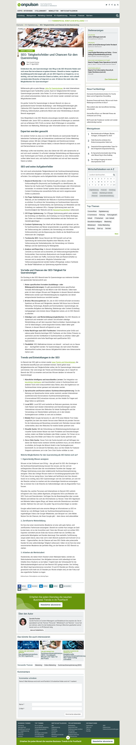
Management (31, 15)
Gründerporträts (39, 734)
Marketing (38, 665)
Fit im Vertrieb (39, 725)
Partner (88, 729)
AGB (104, 725)
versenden (67, 586)
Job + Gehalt (110, 218)
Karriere (89, 15)
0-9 (114, 185)
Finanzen (81, 15)
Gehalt (90, 218)
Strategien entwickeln (41, 733)
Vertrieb (108, 228)
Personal (72, 15)
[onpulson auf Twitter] (106, 5)
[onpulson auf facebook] (109, 5)
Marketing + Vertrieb (45, 15)
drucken (24, 589)
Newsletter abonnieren (51, 605)
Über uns (88, 727)
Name (21, 704)
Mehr (116, 234)
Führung (102, 215)
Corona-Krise (92, 211)
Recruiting (91, 228)
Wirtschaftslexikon (69, 11)
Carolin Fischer (34, 62)
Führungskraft (112, 215)
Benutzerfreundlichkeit (61, 210)
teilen (24, 586)
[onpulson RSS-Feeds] (117, 5)
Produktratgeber (39, 736)
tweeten (34, 586)
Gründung (21, 15)
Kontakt (88, 731)
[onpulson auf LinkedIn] (115, 5)
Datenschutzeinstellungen (111, 729)
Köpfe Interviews (25, 11)
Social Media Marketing (41, 727)
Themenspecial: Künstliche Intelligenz (68, 21)
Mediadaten (71, 725)
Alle (53, 725)
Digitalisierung (94, 190)
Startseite (19, 25)
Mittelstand (91, 225)
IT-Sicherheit (99, 218)
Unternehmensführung (106, 196)
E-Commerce (92, 215)
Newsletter (53, 11)
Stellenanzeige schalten (75, 729)
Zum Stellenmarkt (111, 79)
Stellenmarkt (41, 11)
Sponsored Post (72, 727)
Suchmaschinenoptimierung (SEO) (69, 665)
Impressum (89, 725)
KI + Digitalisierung (60, 15)
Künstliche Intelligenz (95, 221)
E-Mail (21, 708)
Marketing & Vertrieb (106, 193)
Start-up (100, 228)
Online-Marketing (50, 665)
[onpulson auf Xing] (112, 5)
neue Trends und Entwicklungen (63, 362)
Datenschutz (106, 727)
